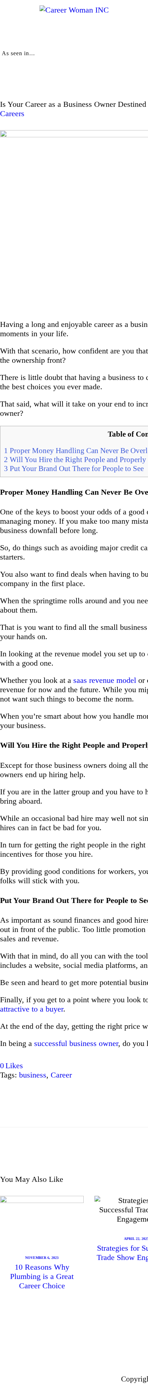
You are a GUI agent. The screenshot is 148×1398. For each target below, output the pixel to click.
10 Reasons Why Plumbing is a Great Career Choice (42, 1276)
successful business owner (76, 1043)
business (32, 1074)
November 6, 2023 (42, 1258)
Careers (12, 113)
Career (61, 1074)
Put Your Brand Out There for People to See (74, 468)
